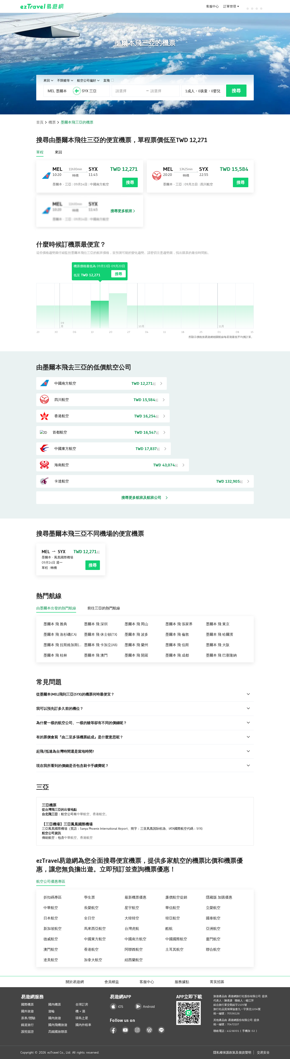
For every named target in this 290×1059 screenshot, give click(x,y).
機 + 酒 (80, 1011)
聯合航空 (213, 949)
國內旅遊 (54, 1018)
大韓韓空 (132, 918)
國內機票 (54, 1004)
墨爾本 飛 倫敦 (177, 634)
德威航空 (51, 939)
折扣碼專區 (53, 897)
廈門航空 (213, 939)
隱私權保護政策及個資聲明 (232, 1052)
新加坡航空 (53, 928)
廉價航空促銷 (176, 897)
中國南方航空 (135, 939)
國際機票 (27, 1004)
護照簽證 (27, 1032)
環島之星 (81, 1018)
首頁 (40, 122)
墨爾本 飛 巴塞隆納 (221, 655)
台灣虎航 (132, 928)
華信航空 (172, 907)
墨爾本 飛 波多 (136, 634)
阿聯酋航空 (134, 949)
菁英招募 (217, 981)
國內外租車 (83, 1025)
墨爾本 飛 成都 (177, 655)
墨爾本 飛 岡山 (136, 624)
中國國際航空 (176, 939)
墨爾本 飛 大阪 (218, 644)
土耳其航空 (174, 949)
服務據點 (182, 981)
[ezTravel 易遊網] (42, 6)
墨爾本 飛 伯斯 (177, 644)
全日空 (89, 918)
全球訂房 (81, 1004)
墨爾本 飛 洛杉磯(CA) (60, 634)
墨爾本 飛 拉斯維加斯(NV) (64, 644)
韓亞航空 (172, 918)
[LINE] (161, 1030)
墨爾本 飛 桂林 (55, 655)
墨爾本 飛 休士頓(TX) (100, 634)
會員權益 (111, 981)
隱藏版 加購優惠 (219, 897)
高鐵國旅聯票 (57, 1032)
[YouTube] (125, 1030)
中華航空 (83, 814)
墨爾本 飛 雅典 (55, 624)
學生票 (89, 897)
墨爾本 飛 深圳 (96, 624)
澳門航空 (51, 949)
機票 (52, 122)
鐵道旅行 (27, 1025)
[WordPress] (149, 1030)
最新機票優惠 (135, 897)
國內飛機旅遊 (57, 1025)
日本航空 (51, 918)
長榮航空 (91, 907)
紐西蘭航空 (134, 959)
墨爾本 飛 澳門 (96, 655)
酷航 (169, 928)
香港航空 (99, 814)
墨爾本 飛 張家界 (179, 624)
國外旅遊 (27, 1011)
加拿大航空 (93, 959)
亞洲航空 (213, 928)
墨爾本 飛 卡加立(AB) (100, 644)
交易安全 (263, 1052)
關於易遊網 (75, 981)
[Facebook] (113, 1030)
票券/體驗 (28, 1018)
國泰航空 (213, 918)
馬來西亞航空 (95, 928)
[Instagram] (137, 1030)
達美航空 (51, 959)
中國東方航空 (95, 939)
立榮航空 (213, 907)
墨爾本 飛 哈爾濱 (219, 634)
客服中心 (212, 6)
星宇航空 (132, 907)
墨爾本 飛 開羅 (136, 655)
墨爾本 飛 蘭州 (136, 644)
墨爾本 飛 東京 (218, 624)
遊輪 (51, 1011)
